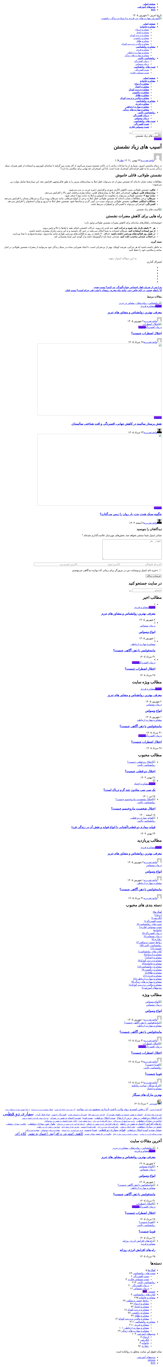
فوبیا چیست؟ (153, 1074)
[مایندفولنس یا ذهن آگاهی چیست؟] (143, 1022)
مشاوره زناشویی (141, 38)
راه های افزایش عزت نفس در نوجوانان (71, 1124)
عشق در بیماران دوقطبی (149, 1126)
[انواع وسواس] (153, 1001)
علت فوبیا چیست (88, 1127)
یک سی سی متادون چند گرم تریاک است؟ (129, 790)
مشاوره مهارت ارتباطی (138, 52)
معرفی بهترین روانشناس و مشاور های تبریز (135, 312)
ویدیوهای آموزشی (146, 7)
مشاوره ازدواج (142, 29)
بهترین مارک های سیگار (147, 1094)
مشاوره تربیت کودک (139, 35)
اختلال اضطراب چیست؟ (146, 333)
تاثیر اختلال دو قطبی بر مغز (147, 1117)
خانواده (145, 1343)
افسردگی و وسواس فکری (77, 1115)
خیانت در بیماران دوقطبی (149, 1121)
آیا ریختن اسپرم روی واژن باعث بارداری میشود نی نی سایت (112, 1109)
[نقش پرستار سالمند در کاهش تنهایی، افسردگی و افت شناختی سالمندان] (100, 414)
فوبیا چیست (90, 1130)
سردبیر (153, 1103)
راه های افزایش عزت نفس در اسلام (103, 1124)
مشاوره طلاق (142, 41)
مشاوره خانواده (147, 26)
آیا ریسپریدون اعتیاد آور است (65, 1109)
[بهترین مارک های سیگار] (147, 1085)
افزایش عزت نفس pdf (96, 1115)
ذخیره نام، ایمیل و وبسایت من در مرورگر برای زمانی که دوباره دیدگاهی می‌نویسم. (115, 570)
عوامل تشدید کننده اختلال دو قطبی (144, 1130)
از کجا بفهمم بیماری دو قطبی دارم (17, 1109)
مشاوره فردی (142, 50)
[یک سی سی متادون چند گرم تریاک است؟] (154, 780)
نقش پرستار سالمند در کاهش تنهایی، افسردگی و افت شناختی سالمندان (116, 423)
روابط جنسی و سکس (137, 1300)
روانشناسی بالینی (146, 58)
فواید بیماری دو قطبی (111, 1130)
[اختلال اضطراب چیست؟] (152, 324)
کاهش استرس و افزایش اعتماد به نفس (55, 1133)
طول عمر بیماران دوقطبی (41, 1123)
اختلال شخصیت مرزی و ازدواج (42, 1109)
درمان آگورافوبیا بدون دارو (102, 1121)
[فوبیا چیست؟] (153, 1064)
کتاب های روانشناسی (144, 1294)
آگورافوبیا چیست (156, 1109)
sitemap (151, 1360)
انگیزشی (144, 1340)
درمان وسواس (142, 64)
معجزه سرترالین (32, 1130)
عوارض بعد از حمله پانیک (70, 1127)
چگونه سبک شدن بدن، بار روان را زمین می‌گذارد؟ (131, 514)
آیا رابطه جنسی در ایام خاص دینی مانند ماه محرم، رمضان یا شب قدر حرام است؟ (113, 290)
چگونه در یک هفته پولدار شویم (98, 1134)
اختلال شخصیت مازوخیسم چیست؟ (133, 808)
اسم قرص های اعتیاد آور (153, 1115)
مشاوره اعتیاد (142, 32)
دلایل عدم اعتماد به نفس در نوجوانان (60, 1121)
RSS (153, 9)
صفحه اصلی (149, 4)
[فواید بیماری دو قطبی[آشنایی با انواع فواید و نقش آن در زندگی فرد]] (142, 817)
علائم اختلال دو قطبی (127, 1127)
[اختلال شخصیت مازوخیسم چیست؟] (135, 799)
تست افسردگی (142, 70)
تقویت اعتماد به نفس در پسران (65, 1118)
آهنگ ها (151, 1270)
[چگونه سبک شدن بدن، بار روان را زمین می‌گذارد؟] (100, 504)
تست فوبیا (87, 1118)
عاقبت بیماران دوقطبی (16, 1124)
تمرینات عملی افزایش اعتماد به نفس (35, 1118)
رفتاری (145, 1346)
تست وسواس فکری (139, 73)
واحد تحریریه (147, 160)
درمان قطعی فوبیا (85, 1121)
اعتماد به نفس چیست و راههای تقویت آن (124, 1114)
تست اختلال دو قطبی (104, 1118)
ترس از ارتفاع (124, 1117)
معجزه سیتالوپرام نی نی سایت (151, 1134)
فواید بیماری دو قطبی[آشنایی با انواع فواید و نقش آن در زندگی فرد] (113, 827)
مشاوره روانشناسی (145, 46)
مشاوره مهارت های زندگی (136, 55)
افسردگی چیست (59, 1114)
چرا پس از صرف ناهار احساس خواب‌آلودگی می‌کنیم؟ (128, 287)
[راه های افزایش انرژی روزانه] (139, 1240)
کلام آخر (20, 1133)
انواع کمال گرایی (42, 1114)
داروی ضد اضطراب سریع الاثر (124, 1121)
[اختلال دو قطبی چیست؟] (141, 762)
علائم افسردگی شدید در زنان (107, 1127)
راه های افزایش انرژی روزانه (137, 1250)
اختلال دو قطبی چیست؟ (140, 771)
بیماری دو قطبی (18, 1113)
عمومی (158, 138)
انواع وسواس (147, 632)
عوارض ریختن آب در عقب (48, 1127)
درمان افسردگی (141, 61)
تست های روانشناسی (144, 66)
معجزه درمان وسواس (50, 1130)
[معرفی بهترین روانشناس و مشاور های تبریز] (140, 303)
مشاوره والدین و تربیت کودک (135, 44)
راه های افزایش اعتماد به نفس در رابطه (141, 1123)
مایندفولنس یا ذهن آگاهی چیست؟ (134, 650)
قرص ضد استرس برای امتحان (72, 1130)
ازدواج (145, 1337)
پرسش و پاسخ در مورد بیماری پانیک (125, 1134)
